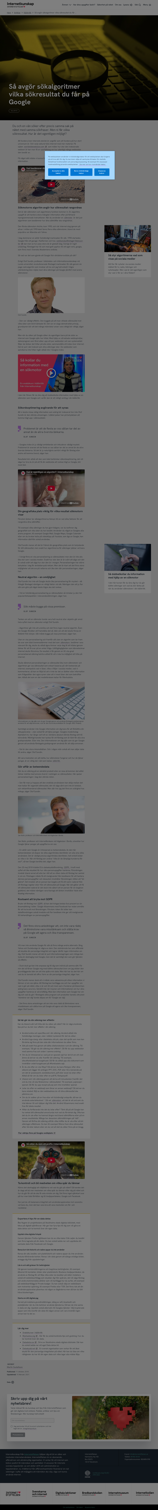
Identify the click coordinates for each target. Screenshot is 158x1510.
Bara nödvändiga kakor (81, 172)
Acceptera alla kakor (58, 172)
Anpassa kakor (102, 172)
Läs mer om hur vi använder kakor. (92, 164)
